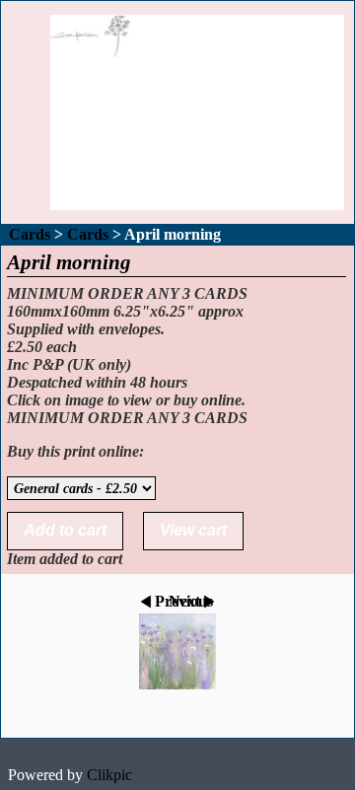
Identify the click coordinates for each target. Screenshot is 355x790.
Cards (29, 234)
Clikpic (109, 774)
